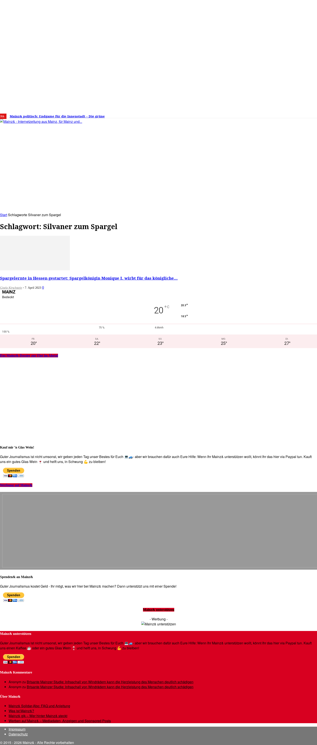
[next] (149, 116)
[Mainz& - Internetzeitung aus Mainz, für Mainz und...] (66, 154)
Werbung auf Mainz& (16, 485)
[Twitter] (270, 114)
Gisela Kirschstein (11, 287)
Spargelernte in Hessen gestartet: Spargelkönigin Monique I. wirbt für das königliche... (89, 278)
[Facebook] (257, 114)
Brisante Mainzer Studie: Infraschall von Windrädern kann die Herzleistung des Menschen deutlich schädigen (110, 681)
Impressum (17, 729)
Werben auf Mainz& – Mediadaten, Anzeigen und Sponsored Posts (60, 720)
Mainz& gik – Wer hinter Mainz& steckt (38, 715)
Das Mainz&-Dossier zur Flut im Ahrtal (29, 355)
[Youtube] (276, 114)
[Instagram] (263, 114)
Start (3, 214)
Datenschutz (18, 734)
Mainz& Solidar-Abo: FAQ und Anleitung (39, 705)
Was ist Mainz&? (21, 710)
